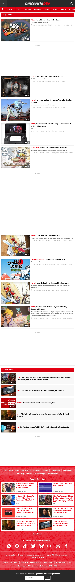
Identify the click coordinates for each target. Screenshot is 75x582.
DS (52, 240)
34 (13, 431)
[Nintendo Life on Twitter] (33, 546)
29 (28, 255)
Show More (37, 534)
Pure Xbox (24, 562)
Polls (50, 25)
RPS (55, 566)
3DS (53, 81)
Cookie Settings (39, 474)
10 (13, 382)
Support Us (37, 470)
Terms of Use (67, 470)
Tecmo (63, 81)
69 (13, 419)
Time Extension (35, 562)
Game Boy (66, 25)
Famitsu (61, 131)
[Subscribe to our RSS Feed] (8, 546)
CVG (50, 566)
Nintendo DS (58, 240)
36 (13, 395)
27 (28, 95)
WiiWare (53, 318)
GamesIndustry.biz (40, 566)
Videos (65, 240)
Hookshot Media (14, 555)
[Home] (2, 9)
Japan (58, 81)
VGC (29, 566)
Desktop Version (52, 474)
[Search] (71, 3)
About (11, 470)
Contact (45, 470)
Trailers (63, 107)
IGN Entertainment (32, 555)
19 (28, 119)
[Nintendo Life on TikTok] (25, 546)
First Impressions (62, 264)
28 (28, 39)
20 (28, 302)
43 (28, 143)
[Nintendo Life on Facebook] (66, 546)
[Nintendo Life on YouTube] (17, 546)
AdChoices (57, 555)
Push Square (13, 562)
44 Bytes (48, 555)
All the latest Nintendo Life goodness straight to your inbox (37, 574)
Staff (17, 470)
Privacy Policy (55, 470)
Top (5, 470)
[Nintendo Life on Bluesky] (41, 546)
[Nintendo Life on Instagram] (49, 546)
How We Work (26, 470)
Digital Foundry (48, 562)
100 (12, 407)
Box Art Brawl (58, 25)
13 (28, 167)
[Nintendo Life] (37, 3)
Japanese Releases (68, 318)
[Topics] (3, 3)
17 (28, 326)
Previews (71, 264)
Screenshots (64, 290)
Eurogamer (22, 566)
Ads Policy (20, 474)
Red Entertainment (62, 153)
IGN (69, 562)
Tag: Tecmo (7, 15)
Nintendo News (61, 562)
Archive (29, 474)
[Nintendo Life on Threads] (58, 546)
